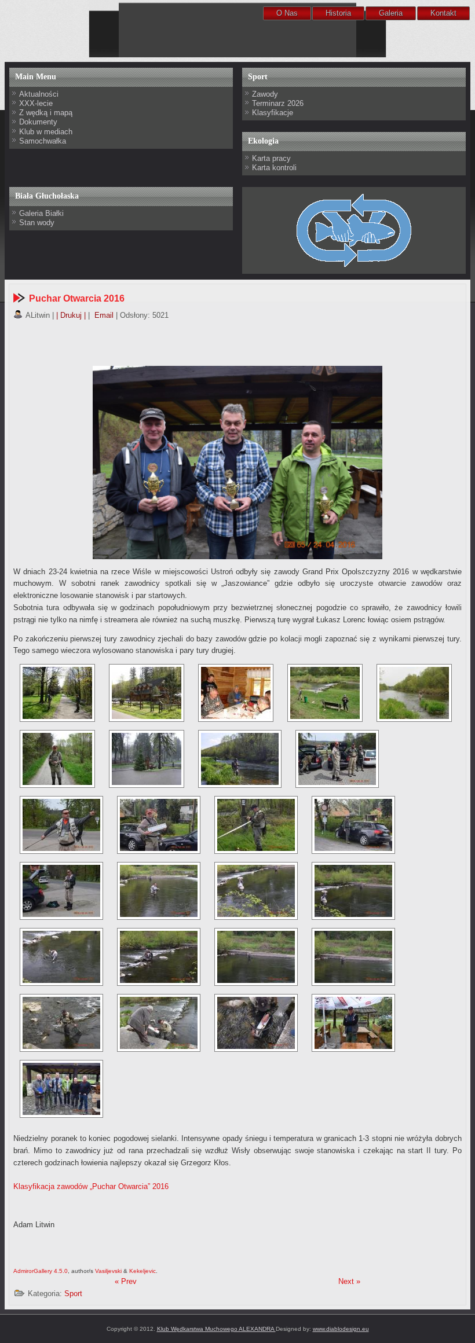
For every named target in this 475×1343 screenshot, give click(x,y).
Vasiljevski (108, 1271)
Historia (338, 13)
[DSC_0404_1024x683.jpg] (353, 891)
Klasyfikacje (272, 112)
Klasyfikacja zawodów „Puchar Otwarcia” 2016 (91, 1186)
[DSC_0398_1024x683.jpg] (353, 825)
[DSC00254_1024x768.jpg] (325, 693)
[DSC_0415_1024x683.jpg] (61, 1023)
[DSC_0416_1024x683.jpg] (158, 1023)
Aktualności (39, 94)
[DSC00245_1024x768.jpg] (235, 693)
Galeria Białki (41, 213)
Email (103, 315)
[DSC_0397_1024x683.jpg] (256, 825)
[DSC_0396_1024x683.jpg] (158, 825)
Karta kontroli (274, 167)
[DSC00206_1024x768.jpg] (57, 693)
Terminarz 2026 (278, 103)
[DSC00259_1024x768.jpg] (414, 693)
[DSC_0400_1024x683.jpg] (158, 891)
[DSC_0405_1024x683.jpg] (61, 957)
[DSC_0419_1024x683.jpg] (256, 1023)
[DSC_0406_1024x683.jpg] (158, 957)
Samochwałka (42, 141)
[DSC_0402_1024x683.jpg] (256, 891)
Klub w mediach (45, 131)
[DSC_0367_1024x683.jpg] (240, 759)
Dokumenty (38, 122)
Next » (349, 1281)
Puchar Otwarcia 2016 (77, 298)
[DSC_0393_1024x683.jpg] (337, 759)
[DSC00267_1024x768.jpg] (146, 759)
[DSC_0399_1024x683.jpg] (61, 891)
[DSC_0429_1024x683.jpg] (61, 1089)
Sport (73, 1293)
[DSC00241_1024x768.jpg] (146, 693)
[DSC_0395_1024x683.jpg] (61, 825)
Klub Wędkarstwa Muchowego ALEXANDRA (216, 1329)
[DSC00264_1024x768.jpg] (57, 759)
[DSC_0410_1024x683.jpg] (353, 957)
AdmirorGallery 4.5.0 (40, 1271)
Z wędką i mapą (45, 112)
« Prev (126, 1281)
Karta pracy (271, 158)
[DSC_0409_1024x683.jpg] (256, 957)
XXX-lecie (36, 103)
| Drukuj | (71, 315)
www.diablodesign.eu (341, 1329)
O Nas (287, 13)
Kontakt (443, 13)
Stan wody (36, 222)
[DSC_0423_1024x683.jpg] (353, 1023)
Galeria (391, 13)
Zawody (265, 94)
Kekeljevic (142, 1271)
